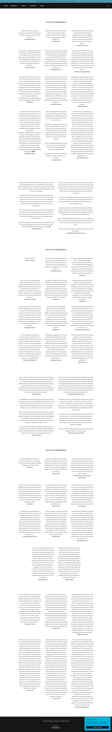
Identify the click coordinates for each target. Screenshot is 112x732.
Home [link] (6, 6)
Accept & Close (97, 727)
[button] (14, 6)
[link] (56, 727)
